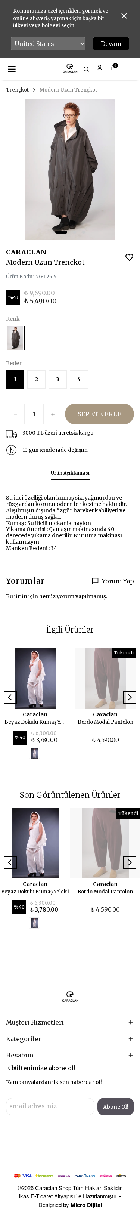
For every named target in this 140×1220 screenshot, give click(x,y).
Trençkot (17, 90)
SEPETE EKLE (100, 414)
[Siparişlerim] (100, 68)
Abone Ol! (115, 1106)
